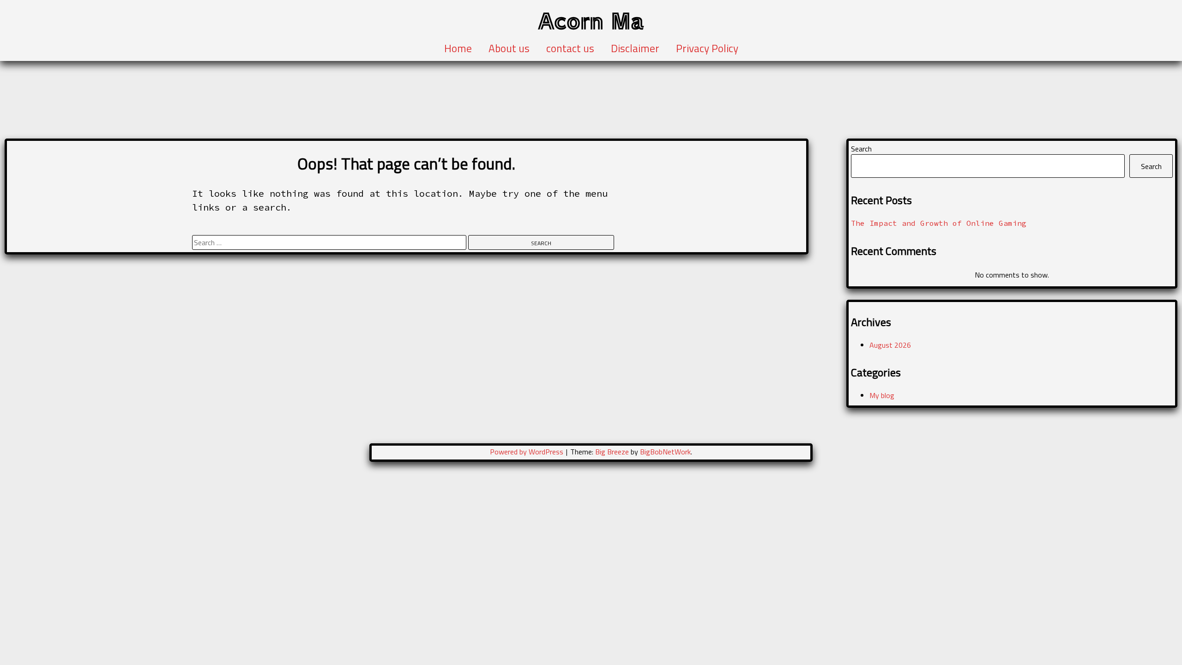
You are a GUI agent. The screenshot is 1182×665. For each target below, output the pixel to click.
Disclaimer (635, 48)
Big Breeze (612, 451)
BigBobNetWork (665, 451)
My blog (881, 395)
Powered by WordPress (527, 451)
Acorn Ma (591, 20)
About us (509, 48)
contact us (570, 48)
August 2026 (890, 345)
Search (861, 148)
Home (458, 48)
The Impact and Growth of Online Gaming (938, 223)
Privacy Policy (707, 48)
